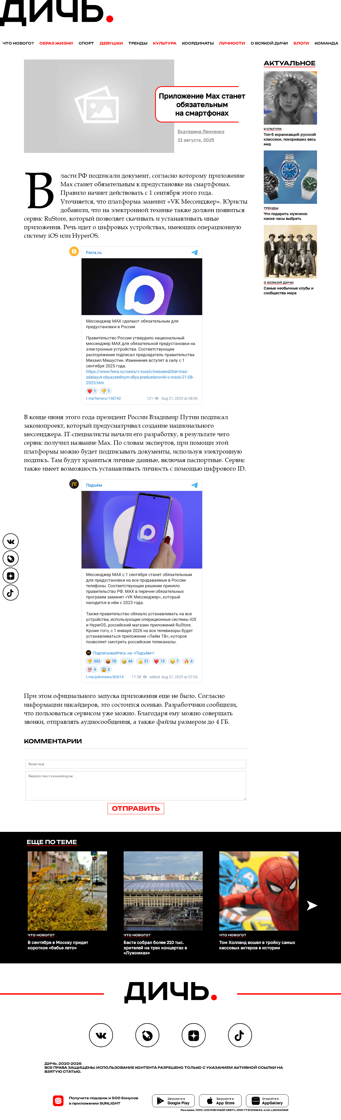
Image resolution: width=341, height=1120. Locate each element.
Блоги (301, 43)
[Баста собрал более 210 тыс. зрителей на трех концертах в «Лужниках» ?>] (163, 891)
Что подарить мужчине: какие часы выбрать (286, 216)
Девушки (111, 43)
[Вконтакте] (11, 541)
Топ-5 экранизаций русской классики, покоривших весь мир (290, 139)
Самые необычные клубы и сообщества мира (289, 290)
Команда (326, 43)
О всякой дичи (269, 43)
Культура (164, 43)
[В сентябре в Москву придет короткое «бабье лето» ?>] (67, 891)
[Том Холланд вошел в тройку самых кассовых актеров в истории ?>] (259, 891)
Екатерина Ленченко (201, 131)
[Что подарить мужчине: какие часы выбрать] (290, 177)
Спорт (86, 43)
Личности (232, 43)
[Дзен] (11, 575)
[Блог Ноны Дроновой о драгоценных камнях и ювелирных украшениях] (11, 558)
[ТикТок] (11, 593)
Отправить (136, 808)
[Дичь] (56, 25)
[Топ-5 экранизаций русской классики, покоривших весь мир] (290, 98)
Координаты (198, 43)
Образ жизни (56, 43)
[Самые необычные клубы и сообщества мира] (290, 251)
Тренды (137, 43)
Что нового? (18, 43)
